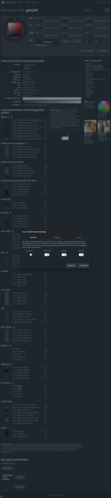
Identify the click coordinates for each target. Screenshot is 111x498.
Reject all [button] (71, 265)
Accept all (83, 265)
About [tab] (79, 237)
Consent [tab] (33, 237)
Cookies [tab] (56, 237)
